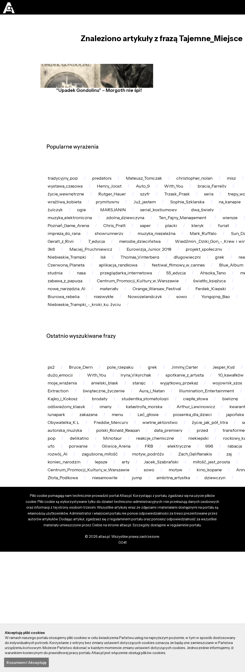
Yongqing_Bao (63, 362)
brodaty (134, 473)
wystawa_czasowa (99, 191)
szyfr (149, 202)
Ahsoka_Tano (61, 327)
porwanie (224, 541)
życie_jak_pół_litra (66, 519)
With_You (211, 191)
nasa (122, 316)
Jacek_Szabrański (117, 575)
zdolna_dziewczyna (129, 236)
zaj (201, 564)
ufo (195, 541)
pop (167, 530)
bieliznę (56, 485)
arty (80, 575)
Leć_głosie (195, 496)
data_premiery (63, 530)
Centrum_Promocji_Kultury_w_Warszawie (91, 587)
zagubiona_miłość (66, 564)
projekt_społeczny (209, 282)
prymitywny (111, 214)
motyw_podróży (116, 564)
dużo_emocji (61, 439)
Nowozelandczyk (197, 350)
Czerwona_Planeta (107, 305)
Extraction (59, 462)
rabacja (185, 553)
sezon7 (107, 519)
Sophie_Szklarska (194, 214)
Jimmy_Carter (191, 428)
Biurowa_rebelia (112, 350)
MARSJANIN (138, 225)
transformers (134, 530)
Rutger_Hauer (115, 202)
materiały (161, 339)
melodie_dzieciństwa (144, 271)
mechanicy (101, 327)
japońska (57, 507)
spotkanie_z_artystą (190, 439)
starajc (144, 450)
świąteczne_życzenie (106, 462)
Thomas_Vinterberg (145, 293)
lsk (107, 293)
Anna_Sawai (60, 598)
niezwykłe (154, 350)
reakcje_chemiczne (68, 541)
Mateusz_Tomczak (149, 180)
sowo (154, 587)
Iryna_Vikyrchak (139, 439)
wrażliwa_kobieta (66, 214)
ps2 (51, 428)
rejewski (57, 473)
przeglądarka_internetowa (170, 316)
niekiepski (114, 541)
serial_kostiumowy (184, 225)
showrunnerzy (113, 259)
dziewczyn (59, 609)
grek (229, 293)
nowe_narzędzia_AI (116, 339)
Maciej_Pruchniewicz (92, 282)
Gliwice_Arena (63, 553)
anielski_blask (107, 450)
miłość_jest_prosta (169, 575)
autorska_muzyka (147, 519)
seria (217, 202)
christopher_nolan (202, 180)
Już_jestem (149, 214)
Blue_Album (60, 316)
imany (139, 485)
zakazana (133, 496)
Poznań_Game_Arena (70, 248)
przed (99, 530)
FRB (52, 225)
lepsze (54, 575)
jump (180, 598)
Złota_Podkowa (103, 598)
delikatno (195, 530)
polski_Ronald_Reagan (203, 519)
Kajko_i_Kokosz (95, 473)
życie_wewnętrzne (67, 202)
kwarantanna (62, 496)
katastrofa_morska (180, 485)
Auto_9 (180, 191)
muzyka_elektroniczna (71, 236)
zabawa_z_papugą (146, 327)
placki (177, 248)
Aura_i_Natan (155, 462)
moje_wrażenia (63, 450)
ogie (105, 225)
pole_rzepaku (123, 428)
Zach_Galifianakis (165, 564)
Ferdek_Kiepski (64, 350)
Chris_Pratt (118, 248)
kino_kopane (216, 587)
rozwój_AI (218, 553)
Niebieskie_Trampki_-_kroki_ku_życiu (132, 362)
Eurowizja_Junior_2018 (152, 282)
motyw (181, 587)
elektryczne (127, 553)
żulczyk (78, 225)
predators (105, 180)
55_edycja (222, 316)
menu (163, 496)
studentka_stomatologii (182, 473)
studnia (95, 316)
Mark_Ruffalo (212, 259)
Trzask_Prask (183, 202)
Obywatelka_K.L (98, 507)
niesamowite (146, 598)
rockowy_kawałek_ (158, 541)
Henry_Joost (145, 191)
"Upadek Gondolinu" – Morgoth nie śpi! (98, 98)
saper (150, 248)
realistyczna (60, 305)
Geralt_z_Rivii (61, 271)
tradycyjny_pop (64, 180)
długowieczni (195, 293)
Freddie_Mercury (147, 507)
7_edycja (98, 271)
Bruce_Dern (82, 428)
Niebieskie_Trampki (68, 293)
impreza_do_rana (65, 259)
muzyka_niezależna (163, 259)
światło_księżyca (65, 339)
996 (159, 553)
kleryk (205, 248)
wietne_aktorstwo (199, 507)
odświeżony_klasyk (99, 485)
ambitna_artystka (218, 598)
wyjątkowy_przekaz (186, 450)
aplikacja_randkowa (162, 305)
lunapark (99, 496)
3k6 (52, 282)
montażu (57, 191)
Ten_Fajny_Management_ (190, 236)
